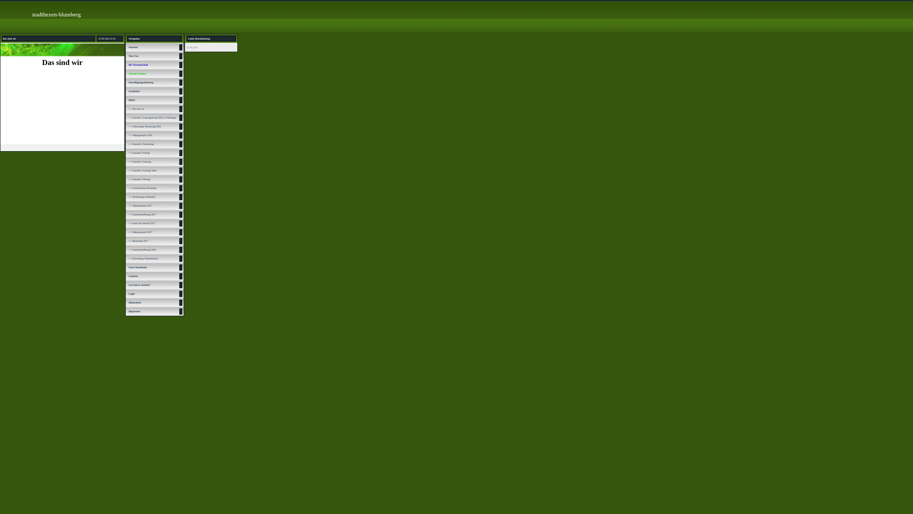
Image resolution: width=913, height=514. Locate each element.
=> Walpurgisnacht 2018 (140, 135)
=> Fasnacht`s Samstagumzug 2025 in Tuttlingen (152, 117)
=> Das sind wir (136, 109)
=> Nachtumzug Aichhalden (142, 197)
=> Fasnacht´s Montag (139, 179)
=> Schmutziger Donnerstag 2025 (145, 126)
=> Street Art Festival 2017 (142, 223)
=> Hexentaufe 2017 (138, 241)
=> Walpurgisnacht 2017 (140, 232)
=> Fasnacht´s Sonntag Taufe (142, 170)
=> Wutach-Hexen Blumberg (142, 188)
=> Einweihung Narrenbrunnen (143, 258)
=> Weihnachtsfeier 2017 (140, 205)
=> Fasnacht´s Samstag (140, 161)
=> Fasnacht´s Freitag (139, 153)
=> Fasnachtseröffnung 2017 (142, 214)
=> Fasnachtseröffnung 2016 (142, 249)
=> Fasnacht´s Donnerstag (141, 144)
